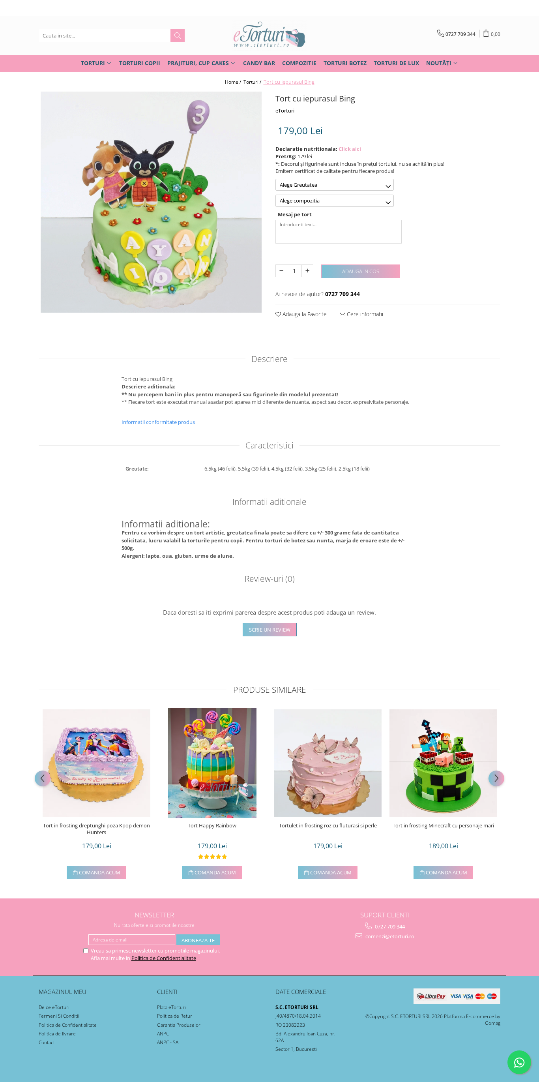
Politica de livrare (57, 1033)
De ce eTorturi (54, 1007)
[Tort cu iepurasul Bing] (151, 202)
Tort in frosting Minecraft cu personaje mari (443, 825)
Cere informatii (364, 314)
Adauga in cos (360, 271)
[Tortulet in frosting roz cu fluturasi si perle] (328, 763)
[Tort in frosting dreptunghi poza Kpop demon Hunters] (96, 763)
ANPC (163, 1033)
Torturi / (252, 82)
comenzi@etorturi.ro (389, 936)
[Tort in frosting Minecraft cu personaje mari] (443, 763)
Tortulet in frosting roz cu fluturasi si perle (328, 825)
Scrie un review (269, 629)
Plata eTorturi (171, 1007)
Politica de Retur (174, 1016)
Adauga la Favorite (304, 314)
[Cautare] (177, 35)
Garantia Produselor (178, 1025)
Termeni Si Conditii (59, 1016)
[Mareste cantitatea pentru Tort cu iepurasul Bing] (307, 270)
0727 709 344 (389, 926)
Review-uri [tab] (270, 578)
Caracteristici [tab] (269, 445)
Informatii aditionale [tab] (269, 501)
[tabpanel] (151, 202)
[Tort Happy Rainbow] (212, 763)
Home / (233, 82)
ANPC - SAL (169, 1042)
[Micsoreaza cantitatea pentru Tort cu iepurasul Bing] (281, 270)
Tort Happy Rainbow (212, 825)
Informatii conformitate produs (158, 422)
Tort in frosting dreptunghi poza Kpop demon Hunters (96, 829)
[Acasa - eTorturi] (269, 35)
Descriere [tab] (269, 358)
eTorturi (284, 110)
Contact (47, 1042)
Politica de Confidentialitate (163, 958)
